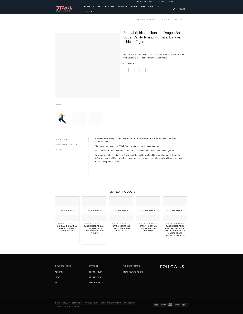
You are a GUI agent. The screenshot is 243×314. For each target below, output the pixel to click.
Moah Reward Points (133, 272)
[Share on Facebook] (126, 70)
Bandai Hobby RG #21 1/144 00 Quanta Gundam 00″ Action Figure (94, 229)
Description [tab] (61, 139)
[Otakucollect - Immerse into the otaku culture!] (67, 9)
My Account (129, 303)
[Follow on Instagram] (181, 2)
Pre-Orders (138, 7)
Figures (150, 20)
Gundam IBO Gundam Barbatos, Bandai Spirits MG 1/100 (67, 228)
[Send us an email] (186, 2)
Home (87, 7)
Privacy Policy (92, 303)
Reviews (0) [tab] (60, 150)
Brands (109, 7)
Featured (122, 7)
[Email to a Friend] (137, 70)
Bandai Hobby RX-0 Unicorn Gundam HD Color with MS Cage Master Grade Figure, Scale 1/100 (175, 231)
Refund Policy (96, 277)
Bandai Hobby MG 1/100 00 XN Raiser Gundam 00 (148, 228)
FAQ (56, 282)
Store (96, 7)
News (89, 11)
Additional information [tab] (66, 145)
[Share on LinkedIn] (147, 70)
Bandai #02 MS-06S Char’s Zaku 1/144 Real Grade (121, 228)
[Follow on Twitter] (184, 2)
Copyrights (77, 303)
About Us (153, 7)
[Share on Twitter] (131, 70)
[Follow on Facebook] (178, 2)
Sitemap (66, 303)
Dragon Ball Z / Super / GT (173, 20)
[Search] (169, 8)
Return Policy (96, 272)
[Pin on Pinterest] (142, 70)
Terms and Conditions (111, 303)
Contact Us (94, 282)
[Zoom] (58, 106)
